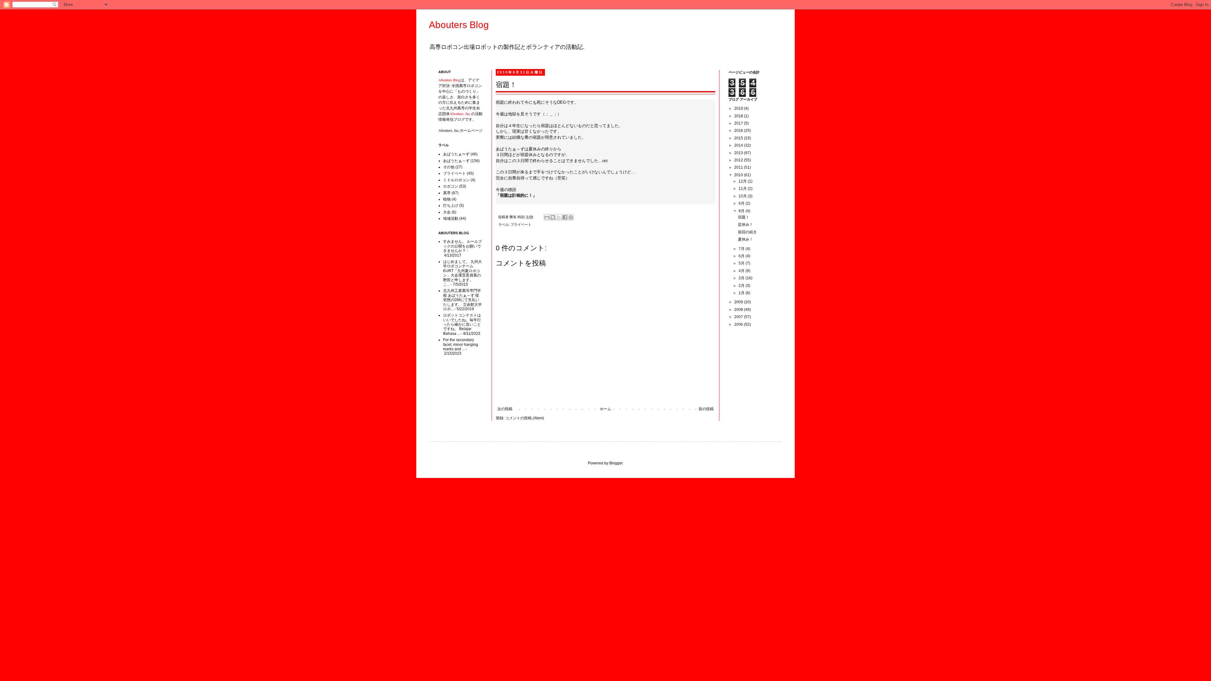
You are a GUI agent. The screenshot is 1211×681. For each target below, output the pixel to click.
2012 (739, 160)
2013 (739, 153)
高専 (447, 193)
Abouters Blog (459, 25)
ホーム (605, 409)
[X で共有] (559, 217)
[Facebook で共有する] (565, 217)
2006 (739, 324)
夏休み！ (745, 239)
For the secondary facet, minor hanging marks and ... (460, 344)
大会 (447, 212)
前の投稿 (706, 409)
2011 (739, 167)
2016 (739, 130)
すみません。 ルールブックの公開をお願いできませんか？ (462, 246)
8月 (742, 211)
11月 (743, 188)
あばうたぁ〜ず (456, 154)
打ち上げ (450, 205)
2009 (739, 302)
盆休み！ (745, 224)
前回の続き (747, 232)
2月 (742, 285)
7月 (742, 249)
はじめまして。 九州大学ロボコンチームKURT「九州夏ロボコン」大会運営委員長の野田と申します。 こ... (462, 273)
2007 (739, 317)
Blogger (616, 463)
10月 (743, 196)
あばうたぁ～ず (456, 161)
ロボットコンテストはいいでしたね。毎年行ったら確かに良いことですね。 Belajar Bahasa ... (462, 324)
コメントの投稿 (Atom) (524, 418)
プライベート (521, 224)
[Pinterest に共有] (571, 217)
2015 (739, 138)
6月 (742, 256)
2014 (739, 145)
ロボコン (450, 186)
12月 (743, 181)
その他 (448, 167)
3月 (742, 278)
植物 (447, 199)
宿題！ (743, 217)
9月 (742, 203)
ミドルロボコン (456, 180)
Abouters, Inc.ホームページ (460, 130)
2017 (739, 123)
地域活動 (450, 218)
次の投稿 (504, 409)
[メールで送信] (547, 217)
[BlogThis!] (553, 217)
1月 (742, 293)
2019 (739, 108)
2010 (739, 175)
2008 (739, 309)
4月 (742, 271)
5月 (742, 263)
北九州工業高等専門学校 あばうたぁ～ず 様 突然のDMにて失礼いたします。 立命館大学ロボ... (462, 299)
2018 (739, 116)
